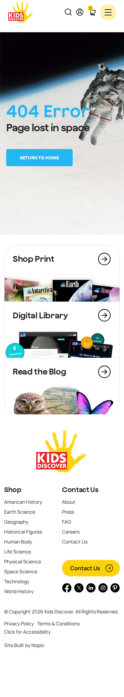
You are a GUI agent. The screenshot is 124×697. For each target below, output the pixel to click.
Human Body (18, 541)
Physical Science (22, 561)
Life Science (17, 551)
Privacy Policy (19, 623)
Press (68, 512)
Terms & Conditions (58, 623)
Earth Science (19, 512)
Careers (71, 531)
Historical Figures (23, 531)
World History (18, 591)
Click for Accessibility (27, 631)
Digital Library (40, 315)
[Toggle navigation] (108, 12)
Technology (16, 581)
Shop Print (33, 259)
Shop (12, 489)
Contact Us (80, 489)
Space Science (20, 571)
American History (23, 502)
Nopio (37, 645)
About (68, 502)
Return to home (39, 158)
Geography (16, 521)
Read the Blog (39, 371)
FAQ (66, 521)
